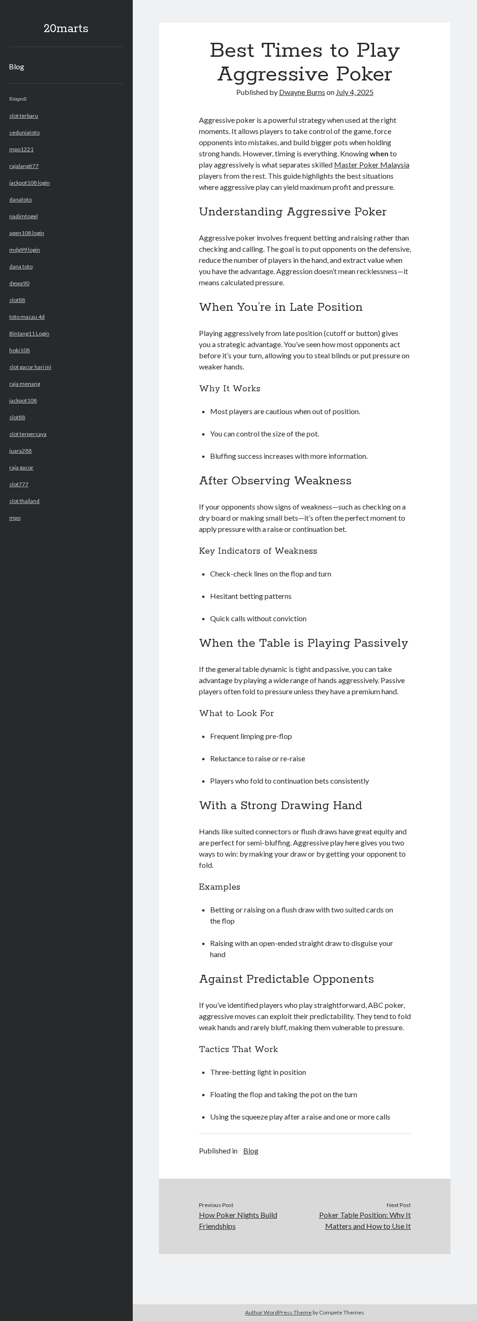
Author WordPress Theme (278, 1312)
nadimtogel (23, 216)
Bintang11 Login (29, 333)
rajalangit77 (24, 165)
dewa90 (19, 283)
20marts (66, 28)
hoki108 (19, 350)
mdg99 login (24, 249)
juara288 (20, 450)
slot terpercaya (28, 433)
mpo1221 (21, 149)
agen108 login (26, 232)
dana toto (21, 266)
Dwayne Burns (302, 91)
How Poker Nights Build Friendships (238, 1220)
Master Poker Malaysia (371, 164)
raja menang (24, 383)
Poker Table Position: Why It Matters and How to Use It (365, 1220)
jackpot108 (23, 400)
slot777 (18, 484)
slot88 (17, 299)
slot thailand (24, 500)
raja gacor (21, 467)
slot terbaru (23, 115)
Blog (16, 66)
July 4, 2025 (355, 91)
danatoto (20, 199)
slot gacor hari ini (30, 366)
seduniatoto (24, 132)
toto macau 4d (27, 316)
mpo (14, 517)
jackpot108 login (29, 182)
